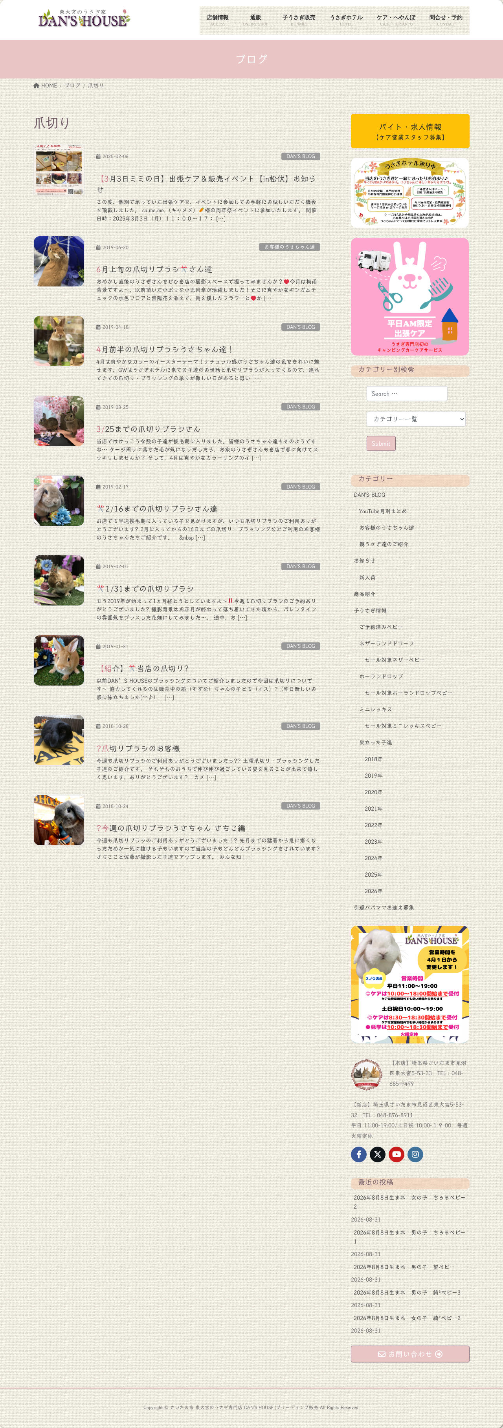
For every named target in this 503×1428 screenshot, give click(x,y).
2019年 (374, 776)
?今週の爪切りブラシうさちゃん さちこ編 (171, 828)
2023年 (374, 841)
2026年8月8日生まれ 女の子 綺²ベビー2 (407, 1318)
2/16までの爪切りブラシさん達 (161, 508)
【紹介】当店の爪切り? (142, 668)
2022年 (374, 825)
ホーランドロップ (381, 676)
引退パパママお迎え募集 (384, 907)
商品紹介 (365, 594)
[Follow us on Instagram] (415, 1154)
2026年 (374, 891)
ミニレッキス (375, 709)
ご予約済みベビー (381, 627)
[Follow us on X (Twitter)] (378, 1154)
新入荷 (367, 577)
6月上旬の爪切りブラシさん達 (154, 269)
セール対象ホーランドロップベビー (409, 693)
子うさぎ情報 (370, 610)
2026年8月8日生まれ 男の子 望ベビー (404, 1267)
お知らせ (365, 561)
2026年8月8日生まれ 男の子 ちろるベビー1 (410, 1237)
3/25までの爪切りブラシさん (148, 429)
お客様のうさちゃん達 (289, 247)
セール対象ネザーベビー (395, 660)
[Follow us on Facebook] (359, 1154)
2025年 (374, 874)
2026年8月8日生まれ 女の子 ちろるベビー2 (410, 1202)
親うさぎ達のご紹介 (384, 544)
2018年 (374, 759)
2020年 (374, 792)
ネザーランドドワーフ (386, 643)
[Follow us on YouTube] (396, 1154)
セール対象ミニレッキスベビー (403, 726)
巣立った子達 (375, 742)
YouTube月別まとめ (383, 511)
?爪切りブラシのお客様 (138, 748)
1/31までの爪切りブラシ (149, 589)
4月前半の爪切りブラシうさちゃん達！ (165, 349)
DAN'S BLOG (300, 156)
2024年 (374, 858)
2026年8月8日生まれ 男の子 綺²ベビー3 (407, 1292)
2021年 (374, 809)
